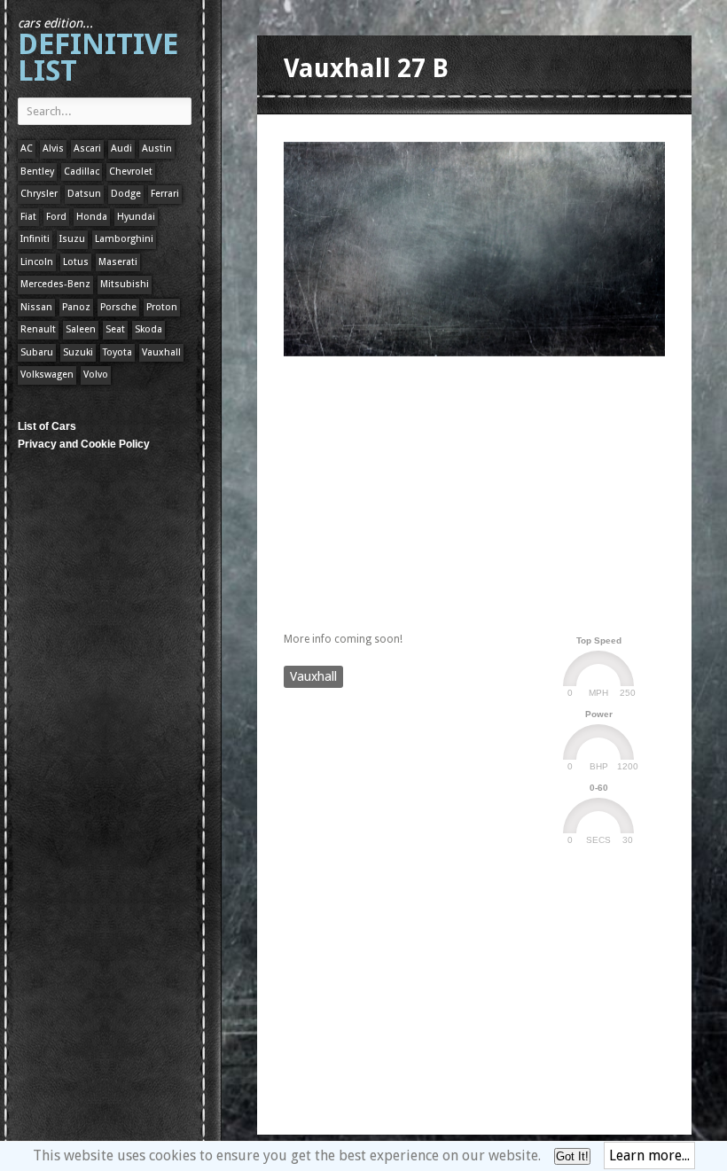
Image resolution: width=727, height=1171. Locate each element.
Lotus (76, 262)
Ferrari (165, 193)
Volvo (95, 374)
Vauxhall (161, 352)
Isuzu (72, 239)
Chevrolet (130, 171)
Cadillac (81, 171)
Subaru (36, 352)
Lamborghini (124, 239)
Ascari (87, 148)
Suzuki (78, 352)
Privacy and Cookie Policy (84, 444)
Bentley (37, 171)
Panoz (76, 307)
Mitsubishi (124, 284)
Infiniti (35, 239)
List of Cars (47, 426)
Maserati (117, 262)
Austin (157, 148)
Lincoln (36, 262)
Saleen (81, 329)
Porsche (118, 307)
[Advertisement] (491, 490)
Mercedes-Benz (55, 284)
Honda (91, 216)
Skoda (148, 329)
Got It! (572, 1156)
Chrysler (39, 193)
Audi (121, 148)
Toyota (117, 352)
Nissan (36, 307)
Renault (38, 329)
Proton (161, 307)
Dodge (126, 193)
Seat (115, 329)
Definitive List (98, 52)
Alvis (53, 148)
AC (26, 148)
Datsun (84, 193)
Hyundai (136, 216)
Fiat (28, 216)
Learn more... (649, 1155)
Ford (56, 216)
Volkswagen (47, 374)
